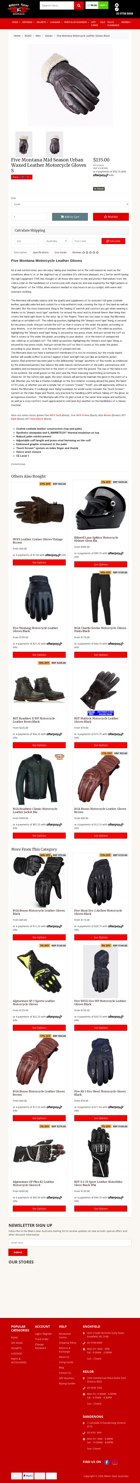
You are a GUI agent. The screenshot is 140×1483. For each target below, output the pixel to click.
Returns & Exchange (64, 1349)
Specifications (41, 252)
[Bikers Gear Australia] (19, 8)
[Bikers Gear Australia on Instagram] (114, 1462)
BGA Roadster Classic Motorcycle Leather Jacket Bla (35, 810)
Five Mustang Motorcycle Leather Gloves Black (35, 629)
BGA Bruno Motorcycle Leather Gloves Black (39, 912)
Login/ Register (43, 1333)
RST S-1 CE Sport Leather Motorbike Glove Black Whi (98, 1183)
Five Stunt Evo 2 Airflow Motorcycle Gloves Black (98, 912)
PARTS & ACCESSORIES (75, 22)
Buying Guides (67, 1383)
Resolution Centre (65, 1335)
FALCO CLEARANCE (113, 24)
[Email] (117, 5)
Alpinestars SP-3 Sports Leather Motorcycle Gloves (34, 1002)
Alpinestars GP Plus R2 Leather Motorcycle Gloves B (33, 1183)
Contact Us (65, 1372)
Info (111, 175)
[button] (111, 217)
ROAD (15, 22)
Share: (16, 177)
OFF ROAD (27, 22)
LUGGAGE (55, 22)
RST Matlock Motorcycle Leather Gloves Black (96, 720)
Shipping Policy (67, 1342)
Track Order (42, 1339)
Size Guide (60, 252)
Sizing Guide (66, 1362)
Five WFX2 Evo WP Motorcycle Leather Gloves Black (100, 1002)
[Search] (79, 5)
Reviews (77, 252)
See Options (39, 562)
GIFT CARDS (94, 24)
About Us (64, 1357)
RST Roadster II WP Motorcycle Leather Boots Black (34, 720)
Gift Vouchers (66, 1378)
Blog (61, 1367)
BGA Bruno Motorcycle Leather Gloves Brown (100, 810)
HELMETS (41, 22)
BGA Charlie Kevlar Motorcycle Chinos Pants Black (100, 629)
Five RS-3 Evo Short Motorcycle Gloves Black (100, 1093)
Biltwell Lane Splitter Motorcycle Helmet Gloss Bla (96, 539)
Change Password (40, 1346)
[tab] (20, 252)
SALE (102, 22)
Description (20, 252)
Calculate (114, 241)
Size (13, 198)
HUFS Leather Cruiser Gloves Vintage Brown (38, 541)
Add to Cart (71, 217)
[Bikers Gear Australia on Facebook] (106, 1462)
